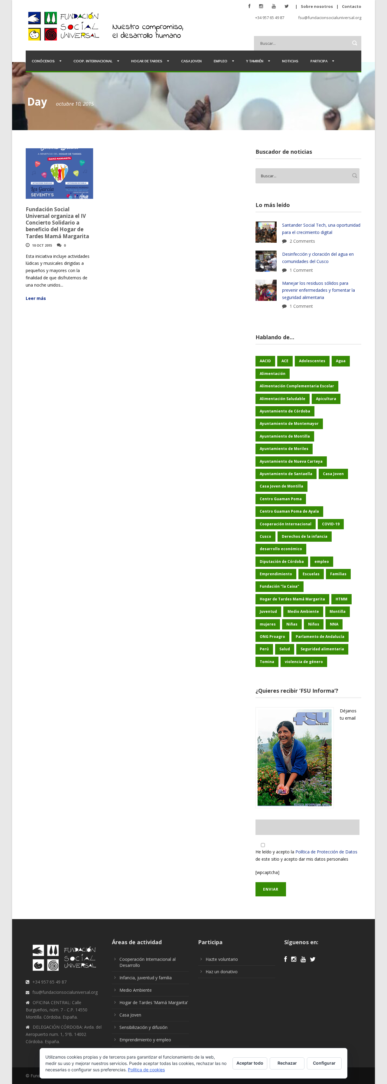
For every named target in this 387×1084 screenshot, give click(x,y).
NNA (334, 624)
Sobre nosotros (317, 6)
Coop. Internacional (92, 60)
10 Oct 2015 (42, 245)
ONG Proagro (272, 636)
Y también (254, 60)
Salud (284, 649)
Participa (319, 60)
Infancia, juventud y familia (145, 978)
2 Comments (302, 241)
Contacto (351, 6)
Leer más (36, 298)
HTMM (341, 599)
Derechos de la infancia (304, 536)
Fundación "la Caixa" (279, 586)
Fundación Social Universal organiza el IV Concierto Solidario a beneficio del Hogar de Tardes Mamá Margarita (57, 222)
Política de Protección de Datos (326, 852)
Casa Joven (191, 60)
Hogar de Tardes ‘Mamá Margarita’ (153, 1002)
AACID (265, 360)
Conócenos (43, 60)
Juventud (268, 611)
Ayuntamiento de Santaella (286, 473)
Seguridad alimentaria (322, 649)
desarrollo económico (281, 548)
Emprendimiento (276, 573)
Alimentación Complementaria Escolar (297, 386)
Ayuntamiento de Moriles (284, 448)
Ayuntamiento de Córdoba (285, 411)
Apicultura (326, 398)
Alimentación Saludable (282, 398)
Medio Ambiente (303, 611)
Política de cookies (146, 1069)
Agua (341, 360)
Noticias (290, 60)
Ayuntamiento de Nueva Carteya (291, 461)
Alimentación (272, 373)
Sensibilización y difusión (143, 1027)
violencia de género (304, 661)
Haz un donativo (222, 971)
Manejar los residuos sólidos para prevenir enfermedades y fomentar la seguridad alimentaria (318, 290)
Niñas (292, 624)
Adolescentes (312, 360)
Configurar (324, 1063)
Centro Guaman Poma (281, 498)
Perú (264, 649)
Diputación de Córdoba (282, 561)
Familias (338, 573)
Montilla (338, 611)
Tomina (267, 661)
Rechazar (287, 1063)
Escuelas (311, 573)
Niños (313, 624)
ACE (284, 360)
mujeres (268, 624)
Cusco (265, 536)
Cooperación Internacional (285, 524)
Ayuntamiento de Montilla (285, 436)
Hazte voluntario (222, 959)
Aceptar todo (249, 1063)
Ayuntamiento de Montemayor (289, 423)
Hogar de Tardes (146, 60)
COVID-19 (331, 524)
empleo (321, 561)
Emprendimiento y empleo (145, 1040)
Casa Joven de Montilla (281, 486)
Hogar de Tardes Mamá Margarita (292, 599)
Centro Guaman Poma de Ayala (289, 511)
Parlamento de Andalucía (320, 636)
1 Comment (301, 270)
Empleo (220, 60)
